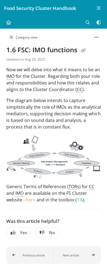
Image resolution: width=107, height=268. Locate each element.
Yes (23, 232)
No (52, 232)
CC (79, 89)
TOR (73, 187)
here (30, 200)
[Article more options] (96, 37)
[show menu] (98, 8)
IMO (10, 76)
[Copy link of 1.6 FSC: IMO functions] (83, 50)
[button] (30, 255)
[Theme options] (98, 22)
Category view (26, 37)
